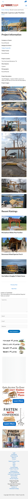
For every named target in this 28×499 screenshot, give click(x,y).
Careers (14, 459)
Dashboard (14, 454)
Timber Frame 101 (14, 469)
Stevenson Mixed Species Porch (12, 254)
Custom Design (14, 467)
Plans (14, 462)
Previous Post (14, 284)
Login (14, 453)
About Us (14, 457)
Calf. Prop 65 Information (14, 474)
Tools (14, 465)
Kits (18, 461)
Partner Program (14, 478)
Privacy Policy (14, 475)
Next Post (14, 288)
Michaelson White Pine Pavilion (11, 232)
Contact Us (14, 487)
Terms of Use (14, 477)
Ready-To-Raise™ (13, 461)
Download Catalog (14, 488)
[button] (3, 1)
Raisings (7, 9)
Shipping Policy (14, 471)
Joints (14, 464)
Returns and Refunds (14, 472)
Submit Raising (14, 456)
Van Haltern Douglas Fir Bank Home (13, 276)
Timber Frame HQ (6, 48)
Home (2, 9)
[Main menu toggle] (26, 5)
